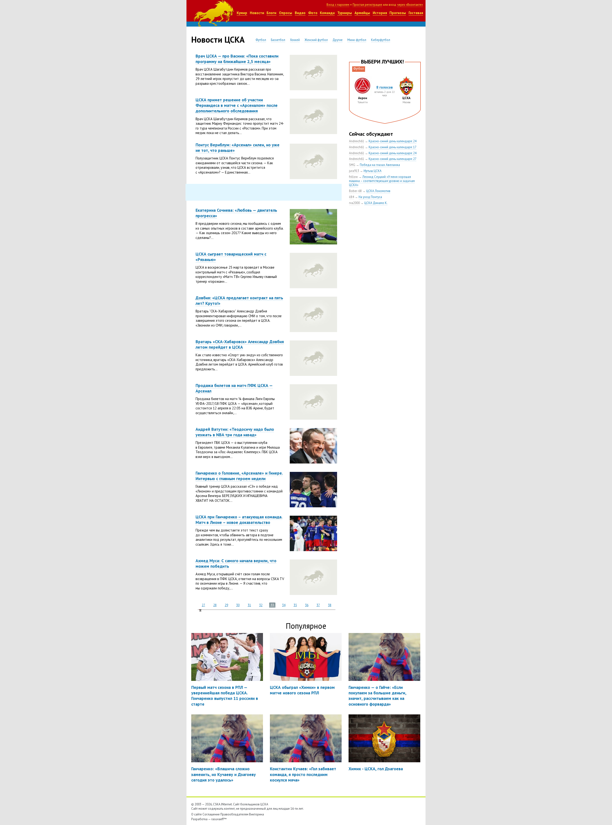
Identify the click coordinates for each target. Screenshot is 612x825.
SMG (352, 165)
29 (226, 605)
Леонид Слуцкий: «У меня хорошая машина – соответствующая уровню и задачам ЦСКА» (382, 181)
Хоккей (295, 40)
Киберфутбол (380, 40)
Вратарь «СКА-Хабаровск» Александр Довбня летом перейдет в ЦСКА (240, 344)
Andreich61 (356, 141)
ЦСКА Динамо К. (376, 203)
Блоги (271, 13)
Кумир (242, 13)
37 (318, 605)
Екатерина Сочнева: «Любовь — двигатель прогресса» (236, 212)
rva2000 (354, 203)
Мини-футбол (356, 40)
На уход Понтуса (370, 197)
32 (260, 605)
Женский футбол (316, 40)
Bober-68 (355, 191)
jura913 (354, 171)
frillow (353, 177)
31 (249, 605)
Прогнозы (397, 13)
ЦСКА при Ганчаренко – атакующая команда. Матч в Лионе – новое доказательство (239, 519)
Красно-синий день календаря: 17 (392, 147)
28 (215, 605)
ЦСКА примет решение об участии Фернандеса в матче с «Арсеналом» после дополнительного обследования (237, 105)
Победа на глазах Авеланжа (380, 165)
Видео (300, 13)
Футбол (261, 40)
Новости (257, 13)
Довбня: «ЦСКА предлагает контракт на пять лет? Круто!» (239, 300)
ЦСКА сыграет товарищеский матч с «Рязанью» (231, 256)
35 (295, 605)
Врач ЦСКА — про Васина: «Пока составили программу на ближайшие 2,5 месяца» (237, 58)
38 (329, 605)
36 (306, 605)
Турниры (344, 13)
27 (203, 605)
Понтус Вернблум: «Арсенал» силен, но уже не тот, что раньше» (237, 147)
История (380, 13)
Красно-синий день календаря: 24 (392, 141)
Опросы (285, 13)
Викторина (256, 814)
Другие (338, 40)
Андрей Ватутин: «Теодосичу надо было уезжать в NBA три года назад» (235, 431)
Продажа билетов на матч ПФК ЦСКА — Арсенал (234, 388)
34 (283, 605)
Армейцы (362, 13)
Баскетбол (278, 40)
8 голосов (384, 87)
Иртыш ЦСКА (373, 171)
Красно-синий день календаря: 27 (392, 159)
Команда (327, 13)
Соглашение (211, 814)
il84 (351, 197)
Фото (312, 13)
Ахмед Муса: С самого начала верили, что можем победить (236, 563)
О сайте (196, 814)
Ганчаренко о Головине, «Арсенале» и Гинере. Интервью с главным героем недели (239, 475)
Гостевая (416, 13)
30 (238, 605)
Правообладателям (234, 814)
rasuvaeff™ (219, 819)
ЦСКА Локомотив (378, 191)
